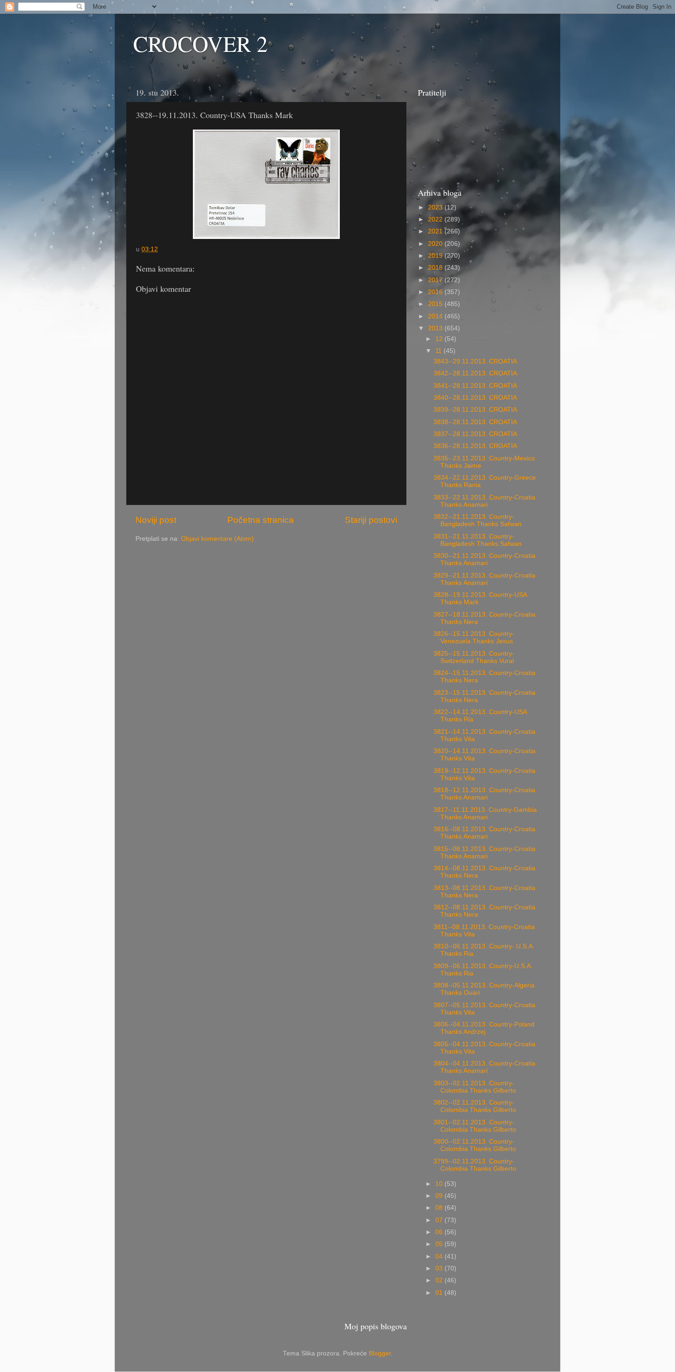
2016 (436, 292)
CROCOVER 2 (200, 43)
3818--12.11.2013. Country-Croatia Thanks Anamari (484, 794)
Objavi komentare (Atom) (217, 538)
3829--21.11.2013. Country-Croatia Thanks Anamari (484, 579)
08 (439, 1207)
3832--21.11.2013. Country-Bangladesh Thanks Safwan (477, 520)
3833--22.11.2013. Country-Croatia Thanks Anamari (484, 501)
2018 (436, 267)
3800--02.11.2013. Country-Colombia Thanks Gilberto (474, 1145)
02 (439, 1280)
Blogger (380, 1353)
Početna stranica (260, 520)
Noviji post (155, 520)
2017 (436, 280)
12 (439, 338)
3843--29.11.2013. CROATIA (475, 361)
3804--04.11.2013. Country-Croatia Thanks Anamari (484, 1067)
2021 (436, 231)
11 (439, 350)
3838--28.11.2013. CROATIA (475, 422)
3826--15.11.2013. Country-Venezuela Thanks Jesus (473, 637)
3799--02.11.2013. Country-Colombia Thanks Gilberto (474, 1165)
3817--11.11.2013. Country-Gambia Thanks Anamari (485, 813)
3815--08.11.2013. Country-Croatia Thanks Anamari (484, 852)
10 (439, 1183)
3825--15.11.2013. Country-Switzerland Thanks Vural (473, 657)
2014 (436, 316)
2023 (436, 207)
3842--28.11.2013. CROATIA (475, 373)
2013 (436, 328)
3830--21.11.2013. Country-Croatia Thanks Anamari (484, 559)
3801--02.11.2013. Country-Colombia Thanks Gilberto (474, 1126)
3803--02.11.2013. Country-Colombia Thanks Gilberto (474, 1087)
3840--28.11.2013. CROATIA (475, 397)
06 (439, 1232)
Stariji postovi (371, 520)
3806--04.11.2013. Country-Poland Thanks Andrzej (483, 1028)
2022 (436, 219)
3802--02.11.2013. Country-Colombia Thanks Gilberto (474, 1106)
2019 (436, 255)
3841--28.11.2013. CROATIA (475, 385)
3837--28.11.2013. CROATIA (475, 434)
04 (439, 1256)
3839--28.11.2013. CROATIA (475, 409)
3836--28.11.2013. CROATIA (475, 445)
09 (439, 1195)
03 (439, 1268)
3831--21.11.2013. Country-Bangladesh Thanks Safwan (477, 540)
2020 (436, 243)
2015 (436, 303)
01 (439, 1292)
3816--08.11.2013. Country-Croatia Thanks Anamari (484, 833)
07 (439, 1220)
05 (439, 1244)
